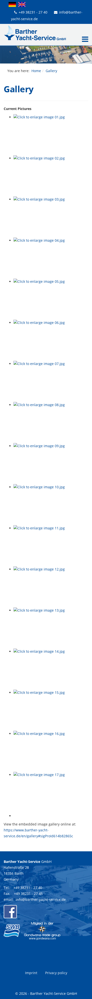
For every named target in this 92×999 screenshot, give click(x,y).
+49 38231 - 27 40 (33, 12)
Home (36, 70)
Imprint (31, 972)
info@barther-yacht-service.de (41, 899)
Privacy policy (56, 972)
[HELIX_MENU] (83, 39)
